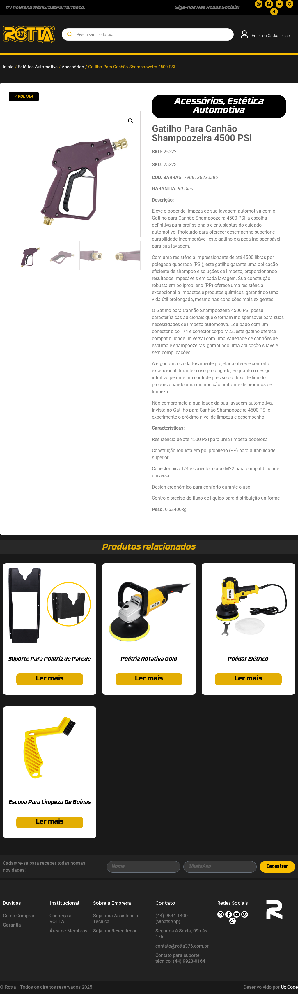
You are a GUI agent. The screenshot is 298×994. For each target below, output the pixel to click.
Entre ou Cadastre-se (271, 35)
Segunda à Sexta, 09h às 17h (181, 933)
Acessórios (73, 66)
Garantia (12, 925)
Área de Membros (68, 931)
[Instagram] (258, 4)
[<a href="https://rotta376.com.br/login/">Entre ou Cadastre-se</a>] (244, 34)
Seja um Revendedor (115, 931)
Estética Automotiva (38, 66)
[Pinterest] (289, 4)
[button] (130, 121)
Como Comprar (19, 915)
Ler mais (50, 679)
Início (8, 66)
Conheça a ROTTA (60, 918)
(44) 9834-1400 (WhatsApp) (171, 918)
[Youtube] (279, 4)
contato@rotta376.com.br (182, 946)
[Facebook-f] (269, 4)
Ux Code (289, 987)
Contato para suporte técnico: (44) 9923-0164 (180, 958)
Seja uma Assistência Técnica (115, 918)
